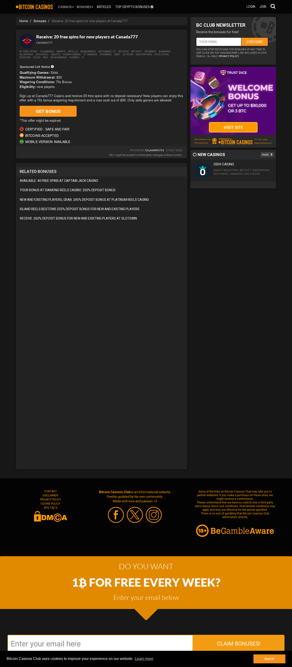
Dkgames (106, 54)
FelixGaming (58, 57)
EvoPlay (25, 57)
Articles (104, 7)
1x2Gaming (47, 51)
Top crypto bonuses (133, 7)
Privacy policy (229, 56)
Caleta (55, 54)
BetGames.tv (107, 51)
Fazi (45, 57)
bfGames (150, 51)
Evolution (162, 54)
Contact (50, 491)
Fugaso (74, 57)
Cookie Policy (50, 503)
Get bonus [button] (48, 111)
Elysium (128, 54)
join (262, 6)
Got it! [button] (269, 659)
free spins (30, 51)
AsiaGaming (88, 51)
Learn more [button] (144, 659)
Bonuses (84, 7)
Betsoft (136, 51)
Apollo (73, 51)
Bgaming (164, 51)
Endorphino (144, 54)
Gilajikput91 (154, 150)
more (265, 154)
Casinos (65, 7)
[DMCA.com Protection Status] (50, 516)
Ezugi (36, 57)
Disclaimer (50, 495)
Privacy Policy (50, 499)
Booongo (42, 54)
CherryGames (72, 54)
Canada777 (44, 42)
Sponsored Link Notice (35, 66)
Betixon (123, 51)
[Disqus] (101, 289)
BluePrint (26, 54)
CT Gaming (90, 54)
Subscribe (254, 42)
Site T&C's (50, 507)
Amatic (61, 51)
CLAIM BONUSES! (238, 644)
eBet (117, 54)
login (251, 6)
